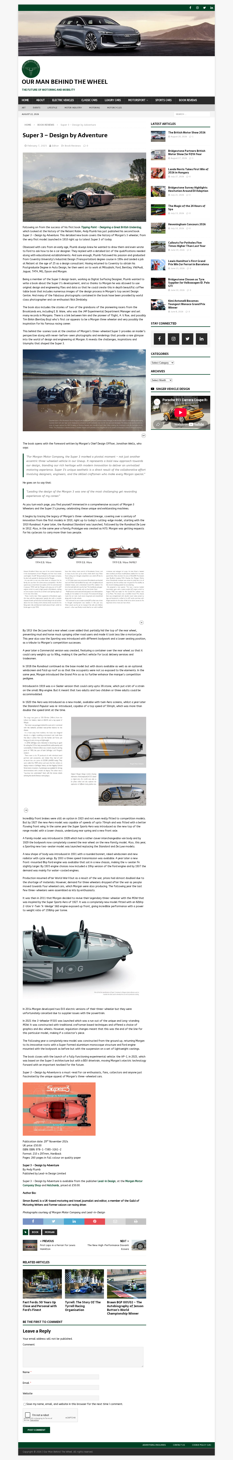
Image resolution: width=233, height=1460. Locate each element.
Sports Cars (163, 100)
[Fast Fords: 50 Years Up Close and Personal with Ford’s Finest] (42, 1284)
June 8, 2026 (177, 312)
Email (26, 1383)
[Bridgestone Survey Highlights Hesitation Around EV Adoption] (158, 191)
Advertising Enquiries (154, 1445)
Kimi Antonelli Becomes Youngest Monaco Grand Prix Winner (186, 304)
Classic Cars (89, 100)
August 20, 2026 (179, 136)
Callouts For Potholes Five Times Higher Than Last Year (187, 244)
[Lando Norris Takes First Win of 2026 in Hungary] (158, 173)
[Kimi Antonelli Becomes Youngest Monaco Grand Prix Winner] (158, 304)
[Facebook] (190, 8)
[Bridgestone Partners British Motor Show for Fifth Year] (158, 154)
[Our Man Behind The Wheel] (116, 54)
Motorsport (136, 100)
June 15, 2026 (178, 268)
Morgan (49, 1232)
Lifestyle (52, 108)
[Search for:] (192, 114)
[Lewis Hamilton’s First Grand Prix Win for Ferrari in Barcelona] (158, 264)
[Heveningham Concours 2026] (158, 228)
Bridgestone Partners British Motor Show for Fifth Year (186, 152)
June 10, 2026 (178, 290)
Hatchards (53, 1185)
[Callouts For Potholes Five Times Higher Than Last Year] (158, 246)
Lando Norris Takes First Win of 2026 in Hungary (188, 171)
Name (26, 1372)
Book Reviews (188, 100)
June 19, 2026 (178, 250)
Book (35, 1232)
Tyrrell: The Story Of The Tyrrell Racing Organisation (83, 1306)
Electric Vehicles (63, 100)
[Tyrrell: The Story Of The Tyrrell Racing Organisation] (84, 1284)
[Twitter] (204, 8)
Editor (55, 145)
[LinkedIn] (211, 8)
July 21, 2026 (177, 195)
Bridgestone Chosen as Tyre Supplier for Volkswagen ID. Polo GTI (189, 282)
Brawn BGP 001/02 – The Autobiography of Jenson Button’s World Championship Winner (125, 1308)
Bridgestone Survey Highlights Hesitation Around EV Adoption (188, 189)
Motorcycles (114, 108)
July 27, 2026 (177, 176)
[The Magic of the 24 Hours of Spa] (158, 209)
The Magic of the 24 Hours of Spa (186, 207)
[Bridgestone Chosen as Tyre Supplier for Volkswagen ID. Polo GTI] (158, 283)
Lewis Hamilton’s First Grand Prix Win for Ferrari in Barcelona (188, 262)
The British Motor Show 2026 (187, 133)
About (40, 100)
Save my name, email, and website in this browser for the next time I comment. (74, 1404)
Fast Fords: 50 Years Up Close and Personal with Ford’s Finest (40, 1306)
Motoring (94, 108)
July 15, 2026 (177, 213)
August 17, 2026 (179, 158)
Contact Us (179, 1445)
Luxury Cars (113, 100)
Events (36, 108)
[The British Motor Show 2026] (158, 136)
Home (25, 100)
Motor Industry (73, 108)
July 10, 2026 (177, 228)
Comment (29, 1344)
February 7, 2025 (37, 145)
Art (24, 108)
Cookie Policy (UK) (201, 1445)
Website (28, 1393)
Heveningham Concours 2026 (187, 224)
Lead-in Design (107, 1181)
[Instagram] (197, 8)
